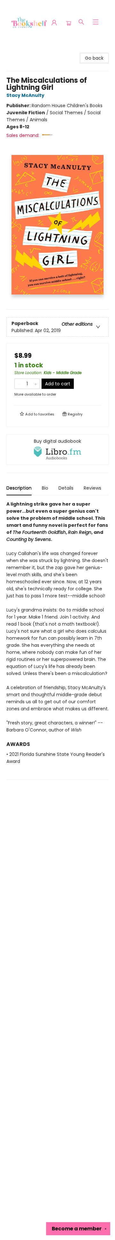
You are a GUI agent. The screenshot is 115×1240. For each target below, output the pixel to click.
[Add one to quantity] (36, 383)
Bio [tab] (45, 488)
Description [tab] (19, 488)
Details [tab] (65, 488)
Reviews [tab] (92, 488)
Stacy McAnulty (25, 95)
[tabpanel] (57, 640)
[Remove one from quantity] (19, 383)
